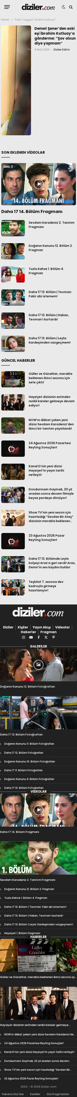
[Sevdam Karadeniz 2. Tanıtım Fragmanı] (13, 228)
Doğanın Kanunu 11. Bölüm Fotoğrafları (29, 744)
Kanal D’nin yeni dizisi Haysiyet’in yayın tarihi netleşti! (46, 470)
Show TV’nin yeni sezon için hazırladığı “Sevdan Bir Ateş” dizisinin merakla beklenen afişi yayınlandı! (51, 518)
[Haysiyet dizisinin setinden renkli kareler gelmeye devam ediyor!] (13, 402)
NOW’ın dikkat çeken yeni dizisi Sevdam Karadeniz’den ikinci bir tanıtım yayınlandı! (51, 424)
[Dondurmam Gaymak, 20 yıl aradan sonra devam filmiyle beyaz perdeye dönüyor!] (13, 495)
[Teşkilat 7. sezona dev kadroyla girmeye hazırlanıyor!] (13, 587)
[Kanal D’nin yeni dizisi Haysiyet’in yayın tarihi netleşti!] (13, 472)
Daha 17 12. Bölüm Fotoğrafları (23, 753)
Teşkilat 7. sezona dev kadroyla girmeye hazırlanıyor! (46, 586)
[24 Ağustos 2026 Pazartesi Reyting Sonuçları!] (13, 449)
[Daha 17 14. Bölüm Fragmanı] (38, 184)
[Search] (70, 7)
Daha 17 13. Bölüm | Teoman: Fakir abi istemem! (50, 294)
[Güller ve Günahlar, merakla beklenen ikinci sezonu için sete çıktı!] (13, 379)
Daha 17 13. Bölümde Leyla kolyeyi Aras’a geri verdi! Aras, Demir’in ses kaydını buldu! (52, 563)
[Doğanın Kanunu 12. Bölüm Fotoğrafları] (38, 664)
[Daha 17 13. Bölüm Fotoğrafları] (38, 712)
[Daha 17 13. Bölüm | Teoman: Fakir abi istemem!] (13, 297)
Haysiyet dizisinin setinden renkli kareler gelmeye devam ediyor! (52, 401)
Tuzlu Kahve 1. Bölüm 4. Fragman (25, 898)
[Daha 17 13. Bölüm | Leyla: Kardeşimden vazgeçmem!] (13, 344)
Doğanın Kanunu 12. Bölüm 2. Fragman (29, 889)
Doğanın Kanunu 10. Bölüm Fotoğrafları (29, 761)
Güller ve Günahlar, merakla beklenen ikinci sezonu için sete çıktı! (50, 378)
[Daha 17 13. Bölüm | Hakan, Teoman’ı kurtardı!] (13, 321)
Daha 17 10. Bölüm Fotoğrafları (23, 788)
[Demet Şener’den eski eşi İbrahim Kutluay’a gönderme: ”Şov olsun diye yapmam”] (16, 80)
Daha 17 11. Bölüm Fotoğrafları (23, 770)
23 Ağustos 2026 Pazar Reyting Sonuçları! (47, 537)
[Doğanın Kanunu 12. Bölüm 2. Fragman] (13, 251)
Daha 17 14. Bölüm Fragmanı (31, 211)
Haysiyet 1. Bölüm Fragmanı (22, 933)
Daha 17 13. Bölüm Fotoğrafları (21, 734)
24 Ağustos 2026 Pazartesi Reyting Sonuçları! (50, 445)
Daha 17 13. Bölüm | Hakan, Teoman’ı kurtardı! (49, 317)
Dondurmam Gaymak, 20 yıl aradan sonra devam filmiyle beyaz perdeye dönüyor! (51, 493)
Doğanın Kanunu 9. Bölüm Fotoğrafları (29, 779)
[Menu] (7, 7)
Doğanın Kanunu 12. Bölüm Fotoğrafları (27, 687)
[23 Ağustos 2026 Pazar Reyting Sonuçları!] (13, 541)
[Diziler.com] (38, 7)
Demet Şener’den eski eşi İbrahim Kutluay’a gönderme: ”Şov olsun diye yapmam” (55, 36)
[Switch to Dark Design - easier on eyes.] (63, 7)
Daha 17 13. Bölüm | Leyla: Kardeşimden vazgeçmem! (50, 340)
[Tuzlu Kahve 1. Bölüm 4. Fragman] (13, 274)
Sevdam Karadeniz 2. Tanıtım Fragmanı (27, 880)
